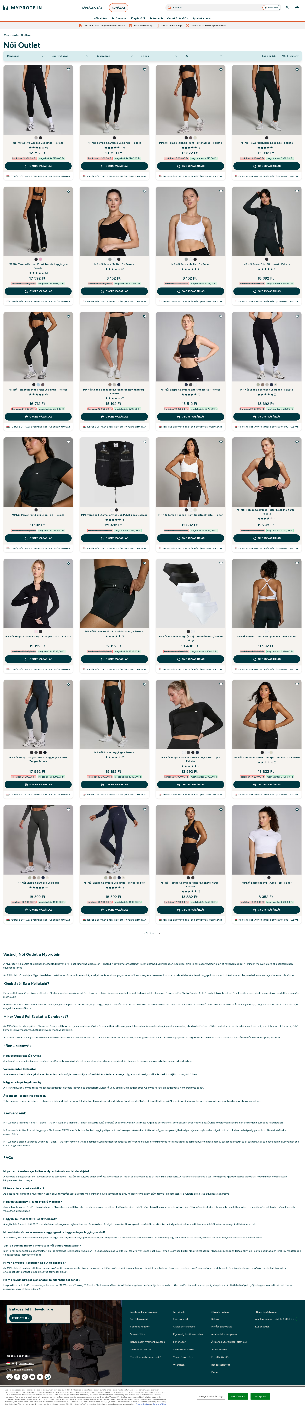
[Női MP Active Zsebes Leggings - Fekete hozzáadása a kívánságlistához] (68, 69)
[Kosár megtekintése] (297, 7)
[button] (36, 137)
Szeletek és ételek (183, 1349)
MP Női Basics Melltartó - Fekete (114, 264)
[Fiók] (287, 7)
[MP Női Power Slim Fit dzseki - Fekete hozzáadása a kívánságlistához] (297, 191)
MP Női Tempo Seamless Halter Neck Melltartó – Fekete (267, 511)
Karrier (214, 1372)
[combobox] (223, 7)
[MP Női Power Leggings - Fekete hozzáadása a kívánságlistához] (145, 684)
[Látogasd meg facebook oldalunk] (17, 1377)
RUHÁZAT (118, 7)
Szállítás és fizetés (140, 1349)
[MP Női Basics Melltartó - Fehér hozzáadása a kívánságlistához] (221, 191)
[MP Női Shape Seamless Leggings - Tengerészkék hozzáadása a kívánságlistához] (145, 809)
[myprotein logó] (22, 7)
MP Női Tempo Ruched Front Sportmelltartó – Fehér (190, 515)
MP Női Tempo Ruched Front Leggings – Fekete (38, 389)
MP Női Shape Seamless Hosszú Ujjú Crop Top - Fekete (190, 759)
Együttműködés (220, 1357)
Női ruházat (101, 18)
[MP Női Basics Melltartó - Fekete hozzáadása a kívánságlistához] (145, 191)
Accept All (260, 1396)
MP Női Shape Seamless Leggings (38, 882)
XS (9, 129)
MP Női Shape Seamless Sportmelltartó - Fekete (190, 389)
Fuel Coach (273, 8)
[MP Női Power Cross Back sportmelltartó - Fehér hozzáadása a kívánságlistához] (297, 563)
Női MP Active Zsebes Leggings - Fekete (38, 142)
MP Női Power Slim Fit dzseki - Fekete (267, 264)
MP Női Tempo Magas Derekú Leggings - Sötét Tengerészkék (38, 759)
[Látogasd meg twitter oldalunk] (40, 1377)
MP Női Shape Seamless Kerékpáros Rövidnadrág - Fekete (114, 391)
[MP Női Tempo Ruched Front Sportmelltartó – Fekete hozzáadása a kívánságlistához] (297, 684)
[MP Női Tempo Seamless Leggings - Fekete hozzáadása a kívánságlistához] (145, 69)
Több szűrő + (270, 56)
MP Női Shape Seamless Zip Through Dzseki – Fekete (38, 636)
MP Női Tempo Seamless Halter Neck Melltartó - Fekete (190, 884)
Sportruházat (180, 1319)
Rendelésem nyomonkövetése (147, 1341)
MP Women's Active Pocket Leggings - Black (28, 1130)
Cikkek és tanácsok (184, 1326)
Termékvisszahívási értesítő (145, 1357)
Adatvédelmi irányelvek (224, 1334)
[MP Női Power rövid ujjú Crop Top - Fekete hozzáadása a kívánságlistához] (68, 442)
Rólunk (215, 1319)
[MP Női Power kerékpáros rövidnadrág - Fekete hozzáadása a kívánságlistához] (145, 563)
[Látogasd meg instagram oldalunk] (9, 1377)
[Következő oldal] (159, 933)
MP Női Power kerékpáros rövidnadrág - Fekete (114, 631)
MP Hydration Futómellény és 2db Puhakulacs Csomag (114, 515)
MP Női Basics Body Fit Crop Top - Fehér (266, 882)
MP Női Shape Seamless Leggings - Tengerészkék (114, 882)
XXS (238, 250)
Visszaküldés (137, 1334)
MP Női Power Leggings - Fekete (114, 752)
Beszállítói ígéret (220, 1364)
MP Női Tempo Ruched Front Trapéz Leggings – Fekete (38, 266)
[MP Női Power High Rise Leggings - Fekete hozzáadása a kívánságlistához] (297, 69)
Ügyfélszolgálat (139, 1319)
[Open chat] (47, 1377)
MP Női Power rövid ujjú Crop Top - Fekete (38, 515)
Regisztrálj (20, 1318)
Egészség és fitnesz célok (188, 1334)
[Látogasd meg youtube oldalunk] (32, 1377)
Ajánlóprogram (275, 1319)
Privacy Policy (142, 1404)
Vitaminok (178, 1364)
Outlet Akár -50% (178, 18)
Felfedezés (156, 18)
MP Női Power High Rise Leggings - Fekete (267, 142)
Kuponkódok (262, 1326)
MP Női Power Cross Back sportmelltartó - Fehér (267, 636)
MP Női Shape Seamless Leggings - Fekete (266, 389)
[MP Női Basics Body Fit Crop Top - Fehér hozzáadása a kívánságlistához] (297, 809)
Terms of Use (159, 1404)
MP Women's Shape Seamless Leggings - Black (29, 1141)
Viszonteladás (219, 1349)
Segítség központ (140, 1326)
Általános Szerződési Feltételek (229, 1341)
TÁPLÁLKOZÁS (91, 7)
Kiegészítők (138, 18)
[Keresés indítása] (169, 7)
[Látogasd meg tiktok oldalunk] (25, 1377)
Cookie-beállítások (18, 1355)
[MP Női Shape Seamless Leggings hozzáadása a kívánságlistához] (68, 809)
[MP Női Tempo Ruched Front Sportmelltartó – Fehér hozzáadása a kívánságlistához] (221, 442)
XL (129, 129)
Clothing (26, 35)
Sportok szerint (202, 18)
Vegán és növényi (183, 1357)
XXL (53, 129)
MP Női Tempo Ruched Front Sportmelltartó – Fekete (267, 757)
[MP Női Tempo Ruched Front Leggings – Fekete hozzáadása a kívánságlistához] (68, 316)
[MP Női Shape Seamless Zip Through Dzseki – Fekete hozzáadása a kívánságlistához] (68, 563)
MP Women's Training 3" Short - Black (24, 1122)
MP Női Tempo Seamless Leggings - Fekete (114, 142)
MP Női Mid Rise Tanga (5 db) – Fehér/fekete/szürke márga (191, 638)
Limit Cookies (238, 1396)
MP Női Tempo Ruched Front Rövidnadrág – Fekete (190, 142)
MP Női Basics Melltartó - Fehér (190, 264)
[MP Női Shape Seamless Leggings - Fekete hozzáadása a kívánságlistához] (297, 316)
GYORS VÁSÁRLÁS (40, 166)
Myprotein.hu (11, 35)
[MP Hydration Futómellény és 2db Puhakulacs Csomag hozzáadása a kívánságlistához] (145, 442)
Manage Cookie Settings (211, 1396)
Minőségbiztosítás (221, 1326)
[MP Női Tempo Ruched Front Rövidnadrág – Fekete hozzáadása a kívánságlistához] (221, 69)
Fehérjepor (179, 1341)
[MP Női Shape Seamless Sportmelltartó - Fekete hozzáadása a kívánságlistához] (221, 316)
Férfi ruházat (119, 18)
